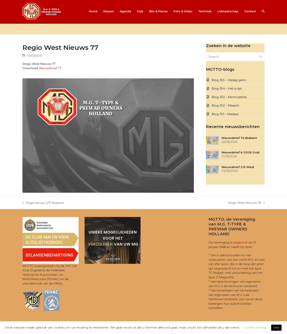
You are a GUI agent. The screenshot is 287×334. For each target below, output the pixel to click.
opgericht (240, 242)
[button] (263, 11)
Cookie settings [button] (255, 327)
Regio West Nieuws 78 (244, 203)
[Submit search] (260, 57)
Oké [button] (276, 327)
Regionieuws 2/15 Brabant (43, 203)
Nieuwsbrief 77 (50, 68)
